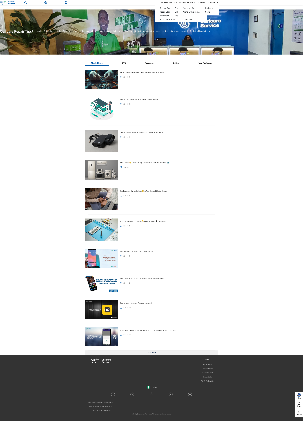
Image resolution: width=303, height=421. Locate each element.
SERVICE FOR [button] (208, 360)
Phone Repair (207, 364)
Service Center (208, 369)
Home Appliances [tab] (205, 63)
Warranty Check (207, 373)
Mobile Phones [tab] (97, 63)
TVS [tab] (124, 63)
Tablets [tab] (176, 63)
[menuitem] (166, 10)
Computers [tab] (149, 63)
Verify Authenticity (207, 381)
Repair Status (207, 377)
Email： (101, 410)
